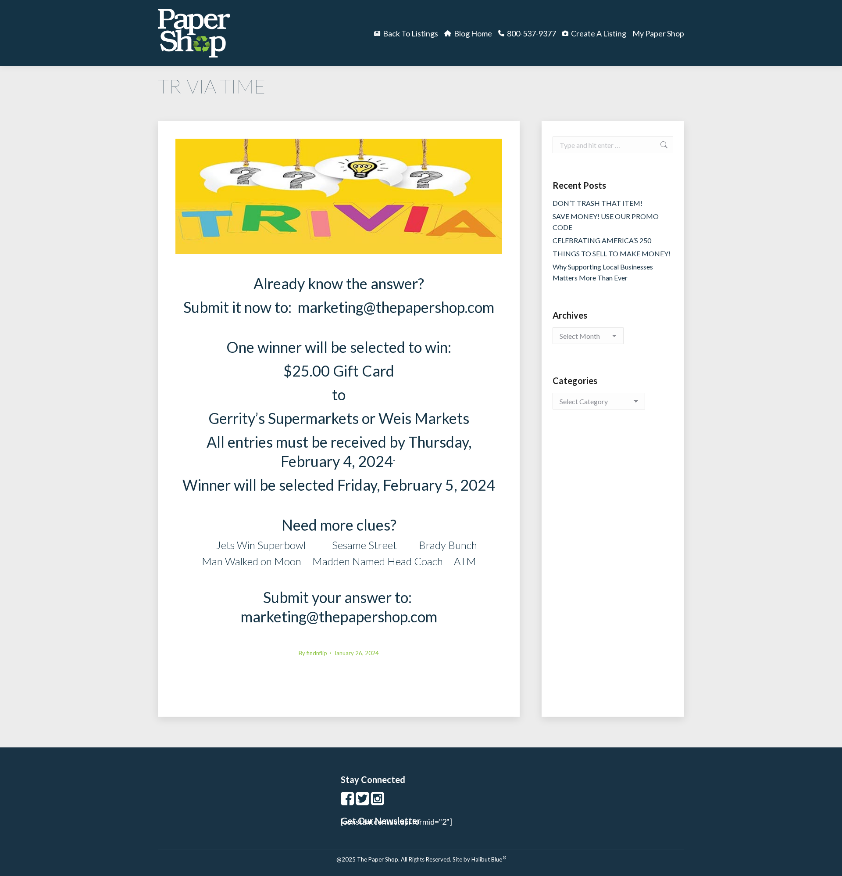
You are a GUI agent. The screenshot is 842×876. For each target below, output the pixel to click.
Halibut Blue (488, 859)
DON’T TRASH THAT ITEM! (597, 203)
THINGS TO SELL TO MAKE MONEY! (612, 253)
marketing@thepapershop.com (396, 307)
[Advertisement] (613, 572)
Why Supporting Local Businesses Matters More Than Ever (603, 272)
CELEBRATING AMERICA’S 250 (602, 240)
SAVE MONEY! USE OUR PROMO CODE (606, 221)
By (313, 653)
